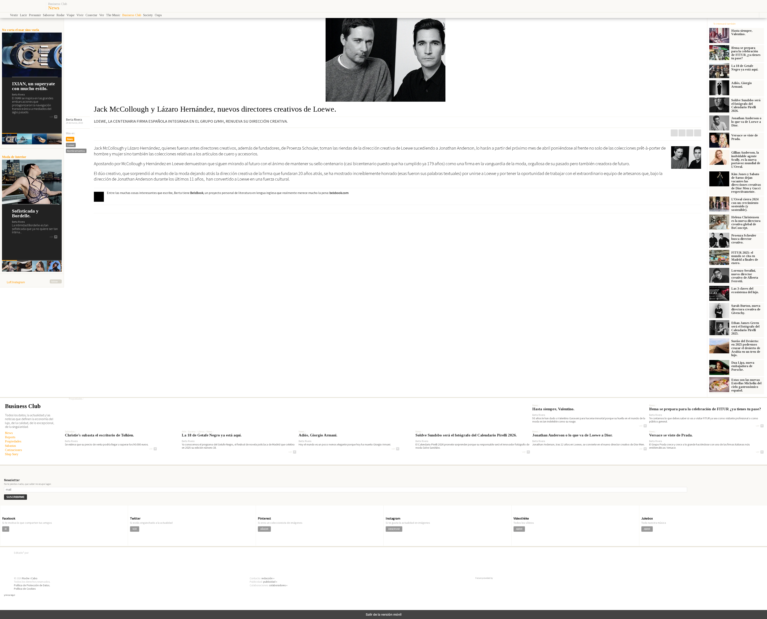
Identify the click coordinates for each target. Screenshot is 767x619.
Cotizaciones (13, 450)
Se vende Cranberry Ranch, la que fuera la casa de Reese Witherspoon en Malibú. (171, 392)
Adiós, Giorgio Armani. (741, 84)
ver (53, 116)
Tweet (689, 132)
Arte (184, 431)
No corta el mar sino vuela (20, 30)
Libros (201, 431)
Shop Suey (11, 454)
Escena (192, 431)
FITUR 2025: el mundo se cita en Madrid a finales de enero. (744, 258)
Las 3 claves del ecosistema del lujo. (745, 290)
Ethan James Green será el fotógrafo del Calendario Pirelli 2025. (745, 328)
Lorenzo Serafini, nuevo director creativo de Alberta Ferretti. (744, 276)
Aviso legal (10, 595)
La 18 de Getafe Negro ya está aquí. (744, 67)
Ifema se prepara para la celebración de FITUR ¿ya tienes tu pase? (745, 53)
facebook (697, 132)
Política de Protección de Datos (31, 585)
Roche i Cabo (29, 578)
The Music (113, 15)
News (53, 8)
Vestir (14, 15)
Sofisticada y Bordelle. (25, 213)
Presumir (35, 15)
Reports (10, 437)
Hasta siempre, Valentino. (741, 32)
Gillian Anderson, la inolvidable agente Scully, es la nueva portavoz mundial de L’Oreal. (745, 159)
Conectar (91, 15)
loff (22, 6)
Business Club (57, 4)
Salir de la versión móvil (383, 614)
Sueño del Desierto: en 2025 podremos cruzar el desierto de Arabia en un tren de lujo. (745, 348)
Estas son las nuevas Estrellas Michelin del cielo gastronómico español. (746, 385)
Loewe (70, 145)
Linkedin (682, 132)
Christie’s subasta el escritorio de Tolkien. (99, 435)
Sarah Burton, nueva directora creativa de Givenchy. (745, 309)
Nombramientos (76, 150)
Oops (158, 15)
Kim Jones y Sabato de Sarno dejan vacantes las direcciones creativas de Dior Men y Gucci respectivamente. (746, 182)
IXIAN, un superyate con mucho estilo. (33, 86)
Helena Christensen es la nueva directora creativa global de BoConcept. (745, 223)
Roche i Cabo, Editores (383, 559)
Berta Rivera (74, 119)
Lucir (23, 15)
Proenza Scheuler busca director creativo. (743, 239)
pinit (674, 132)
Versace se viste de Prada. (744, 137)
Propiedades (13, 441)
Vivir (80, 15)
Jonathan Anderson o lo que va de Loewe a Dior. (746, 121)
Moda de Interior (14, 157)
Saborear (49, 15)
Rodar (61, 15)
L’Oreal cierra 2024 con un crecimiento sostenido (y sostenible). (744, 205)
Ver (101, 15)
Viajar (71, 15)
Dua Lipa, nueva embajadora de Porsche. (742, 366)
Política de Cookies (25, 588)
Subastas (10, 445)
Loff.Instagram (32, 282)
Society (148, 15)
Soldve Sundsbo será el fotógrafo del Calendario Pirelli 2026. (745, 105)
